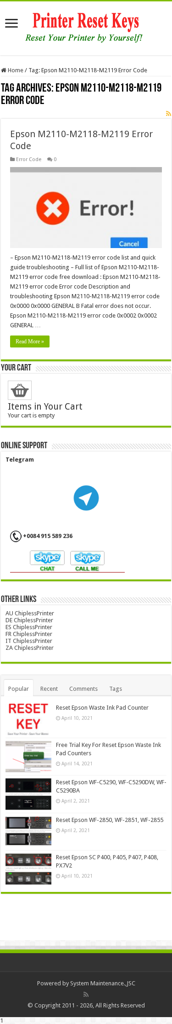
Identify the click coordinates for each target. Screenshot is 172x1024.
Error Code (28, 159)
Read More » (30, 341)
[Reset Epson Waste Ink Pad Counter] (28, 719)
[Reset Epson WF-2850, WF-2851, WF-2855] (28, 831)
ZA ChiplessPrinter (30, 647)
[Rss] (86, 994)
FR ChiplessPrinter (29, 634)
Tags (115, 688)
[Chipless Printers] (86, 27)
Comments (83, 688)
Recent (49, 688)
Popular (18, 688)
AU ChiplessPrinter (30, 613)
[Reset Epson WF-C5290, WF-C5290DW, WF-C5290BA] (28, 794)
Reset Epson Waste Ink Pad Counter (102, 707)
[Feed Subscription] (168, 113)
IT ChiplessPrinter (29, 640)
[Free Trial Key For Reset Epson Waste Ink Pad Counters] (28, 756)
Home (14, 70)
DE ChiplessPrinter (29, 620)
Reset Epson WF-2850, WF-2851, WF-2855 (109, 819)
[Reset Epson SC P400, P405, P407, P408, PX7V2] (28, 869)
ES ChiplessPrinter (29, 627)
